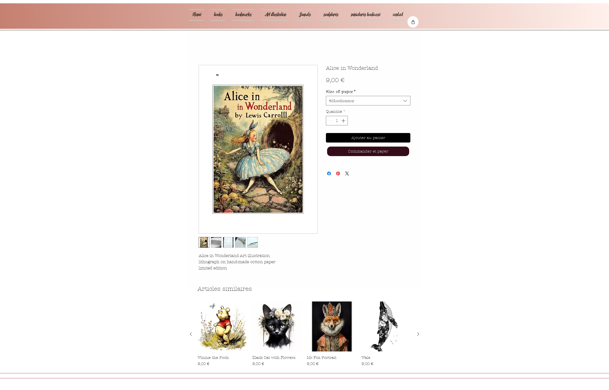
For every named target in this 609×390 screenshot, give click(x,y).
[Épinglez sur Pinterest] (338, 174)
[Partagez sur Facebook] (329, 174)
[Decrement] (330, 121)
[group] (304, 335)
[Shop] (413, 22)
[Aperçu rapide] (223, 327)
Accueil (205, 48)
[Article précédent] (191, 335)
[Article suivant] (418, 335)
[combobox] (368, 101)
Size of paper (341, 92)
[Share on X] (347, 174)
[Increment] (343, 121)
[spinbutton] (336, 121)
